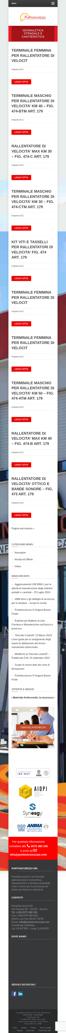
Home (15, 1028)
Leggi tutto (21, 82)
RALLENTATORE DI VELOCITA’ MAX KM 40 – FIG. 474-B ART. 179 (32, 438)
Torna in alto (30, 1030)
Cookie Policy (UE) (45, 1030)
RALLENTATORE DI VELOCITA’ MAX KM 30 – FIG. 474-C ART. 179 (32, 151)
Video (18, 566)
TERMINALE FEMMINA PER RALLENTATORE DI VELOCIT (33, 55)
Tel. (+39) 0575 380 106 (24, 912)
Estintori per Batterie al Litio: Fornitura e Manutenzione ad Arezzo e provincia (32, 624)
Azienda (23, 1028)
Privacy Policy (27, 1015)
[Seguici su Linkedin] (20, 993)
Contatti (33, 1028)
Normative (20, 552)
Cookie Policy (38, 1015)
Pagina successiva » (23, 528)
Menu (14, 3)
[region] (33, 727)
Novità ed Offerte (24, 559)
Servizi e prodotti (45, 1028)
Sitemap (19, 1030)
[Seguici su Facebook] (14, 993)
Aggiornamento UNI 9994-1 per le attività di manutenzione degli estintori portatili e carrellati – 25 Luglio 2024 (32, 588)
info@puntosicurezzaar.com (34, 922)
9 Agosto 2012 (17, 69)
